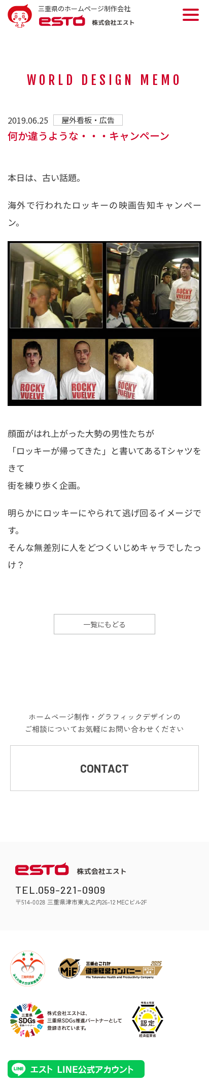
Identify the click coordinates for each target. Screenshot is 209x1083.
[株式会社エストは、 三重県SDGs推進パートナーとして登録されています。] (66, 1019)
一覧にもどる (104, 624)
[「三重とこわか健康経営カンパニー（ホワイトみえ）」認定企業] (110, 968)
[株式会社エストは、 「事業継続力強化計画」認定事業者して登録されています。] (147, 1019)
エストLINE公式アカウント (76, 1069)
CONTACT (104, 768)
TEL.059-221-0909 (60, 890)
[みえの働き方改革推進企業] (27, 968)
